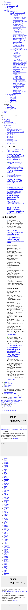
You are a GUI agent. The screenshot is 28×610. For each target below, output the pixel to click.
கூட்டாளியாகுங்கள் (12, 109)
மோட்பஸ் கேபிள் (17, 87)
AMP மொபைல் (12, 398)
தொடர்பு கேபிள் (15, 401)
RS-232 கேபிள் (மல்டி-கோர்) (20, 17)
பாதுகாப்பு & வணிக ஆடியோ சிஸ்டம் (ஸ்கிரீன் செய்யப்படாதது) (19, 27)
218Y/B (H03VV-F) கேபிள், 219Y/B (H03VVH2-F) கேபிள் (20, 65)
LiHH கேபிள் (16, 56)
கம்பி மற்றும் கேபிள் (12, 11)
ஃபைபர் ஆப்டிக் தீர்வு (12, 101)
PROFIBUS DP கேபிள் (19, 80)
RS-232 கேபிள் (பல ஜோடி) (19, 18)
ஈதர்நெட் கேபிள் (17, 400)
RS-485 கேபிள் (17, 15)
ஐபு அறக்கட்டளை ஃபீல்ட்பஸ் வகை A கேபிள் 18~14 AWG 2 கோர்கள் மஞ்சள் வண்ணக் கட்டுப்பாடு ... (15, 169)
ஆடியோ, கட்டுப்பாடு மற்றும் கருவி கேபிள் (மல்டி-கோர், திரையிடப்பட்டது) (20, 38)
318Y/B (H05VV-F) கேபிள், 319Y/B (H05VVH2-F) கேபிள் (20, 69)
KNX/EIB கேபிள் (17, 76)
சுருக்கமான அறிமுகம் (12, 6)
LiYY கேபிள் (16, 53)
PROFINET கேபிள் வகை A (20, 81)
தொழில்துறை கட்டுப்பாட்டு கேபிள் (18, 49)
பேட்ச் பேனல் (13, 98)
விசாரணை (10, 334)
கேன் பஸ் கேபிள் (17, 77)
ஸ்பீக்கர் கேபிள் (17, 24)
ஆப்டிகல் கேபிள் (14, 102)
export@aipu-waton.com (10, 393)
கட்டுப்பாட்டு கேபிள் (5, 401)
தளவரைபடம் (4, 398)
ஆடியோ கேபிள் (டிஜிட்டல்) (19, 22)
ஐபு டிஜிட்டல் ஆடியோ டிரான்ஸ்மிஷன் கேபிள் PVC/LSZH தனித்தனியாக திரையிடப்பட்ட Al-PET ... (15, 210)
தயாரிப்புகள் (7, 10)
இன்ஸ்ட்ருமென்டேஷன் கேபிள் (17, 13)
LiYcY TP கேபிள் (17, 60)
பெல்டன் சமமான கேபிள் (16, 14)
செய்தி (5, 111)
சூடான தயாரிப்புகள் (16, 397)
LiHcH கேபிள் (16, 59)
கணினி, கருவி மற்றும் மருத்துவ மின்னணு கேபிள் (20, 34)
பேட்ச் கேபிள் (13, 100)
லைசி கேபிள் (16, 58)
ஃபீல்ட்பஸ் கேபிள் (14, 74)
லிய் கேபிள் (10, 400)
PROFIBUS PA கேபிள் (19, 79)
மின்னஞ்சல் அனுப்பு (6, 406)
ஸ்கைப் (2, 411)
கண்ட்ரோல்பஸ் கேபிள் (18, 86)
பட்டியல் (9, 105)
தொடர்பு (6, 112)
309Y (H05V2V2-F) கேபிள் (20, 62)
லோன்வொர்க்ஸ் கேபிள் (19, 84)
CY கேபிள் (15, 52)
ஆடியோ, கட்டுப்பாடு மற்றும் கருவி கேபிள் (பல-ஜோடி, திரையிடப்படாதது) (20, 42)
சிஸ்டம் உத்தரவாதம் (12, 108)
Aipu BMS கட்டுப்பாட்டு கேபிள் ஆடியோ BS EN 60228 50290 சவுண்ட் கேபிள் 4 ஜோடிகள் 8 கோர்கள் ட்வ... (14, 195)
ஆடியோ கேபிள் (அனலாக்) (20, 21)
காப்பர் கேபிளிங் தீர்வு (12, 94)
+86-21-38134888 (8, 392)
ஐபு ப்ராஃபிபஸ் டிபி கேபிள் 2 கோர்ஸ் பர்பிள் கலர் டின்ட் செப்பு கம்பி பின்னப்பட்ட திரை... (15, 182)
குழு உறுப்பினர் (10, 7)
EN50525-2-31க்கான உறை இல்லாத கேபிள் (20, 72)
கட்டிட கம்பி (3, 400)
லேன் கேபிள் (13, 97)
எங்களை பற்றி (7, 4)
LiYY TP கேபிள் (17, 55)
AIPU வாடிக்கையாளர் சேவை (8, 410)
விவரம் (14, 334)
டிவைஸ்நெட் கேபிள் (18, 83)
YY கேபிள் (16, 51)
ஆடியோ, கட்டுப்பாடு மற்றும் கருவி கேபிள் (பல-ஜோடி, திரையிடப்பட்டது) (20, 47)
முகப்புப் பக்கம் (7, 119)
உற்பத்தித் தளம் (11, 8)
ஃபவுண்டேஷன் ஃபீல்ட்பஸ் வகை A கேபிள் (19, 89)
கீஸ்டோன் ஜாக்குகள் (15, 95)
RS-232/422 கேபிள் (18, 20)
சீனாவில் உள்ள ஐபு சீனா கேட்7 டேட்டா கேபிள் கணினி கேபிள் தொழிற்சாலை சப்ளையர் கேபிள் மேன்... (15, 156)
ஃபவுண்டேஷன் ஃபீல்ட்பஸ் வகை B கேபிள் (19, 92)
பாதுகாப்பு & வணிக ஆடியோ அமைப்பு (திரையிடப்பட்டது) (18, 31)
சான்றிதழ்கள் (10, 107)
